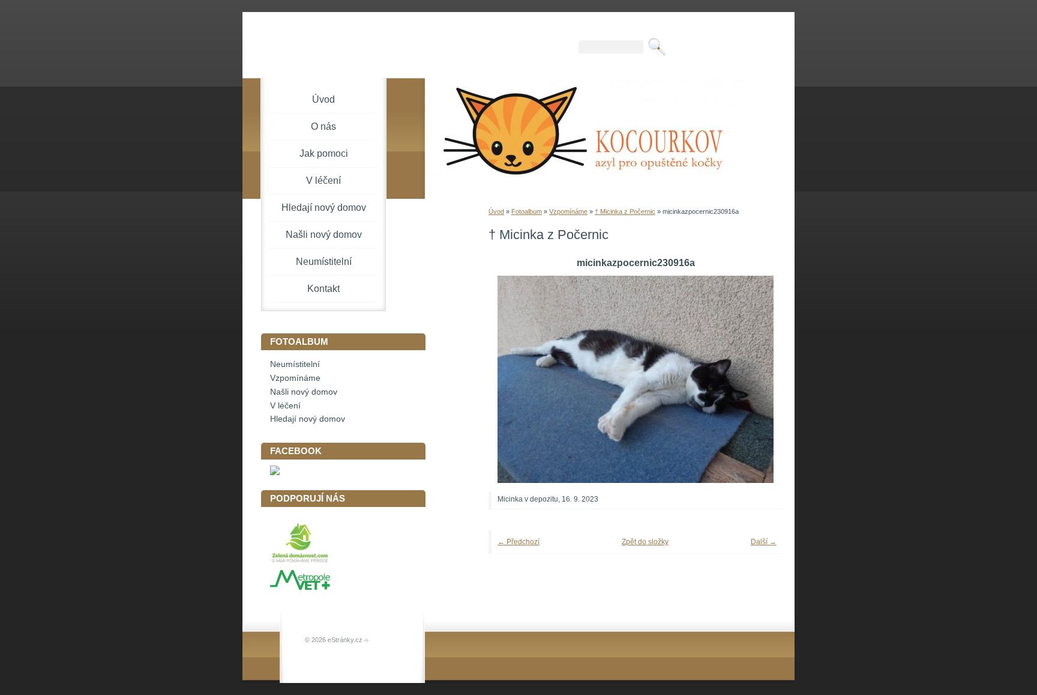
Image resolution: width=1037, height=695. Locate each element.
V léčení (323, 180)
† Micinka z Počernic (625, 211)
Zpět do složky (645, 542)
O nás (323, 126)
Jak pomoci (323, 153)
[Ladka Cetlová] (275, 472)
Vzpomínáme (568, 211)
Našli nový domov (324, 234)
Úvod (496, 211)
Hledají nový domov (323, 207)
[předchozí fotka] (514, 379)
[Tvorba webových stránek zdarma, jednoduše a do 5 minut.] (366, 640)
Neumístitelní (324, 261)
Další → (764, 542)
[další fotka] (757, 379)
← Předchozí (518, 542)
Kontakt (323, 289)
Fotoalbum (526, 211)
